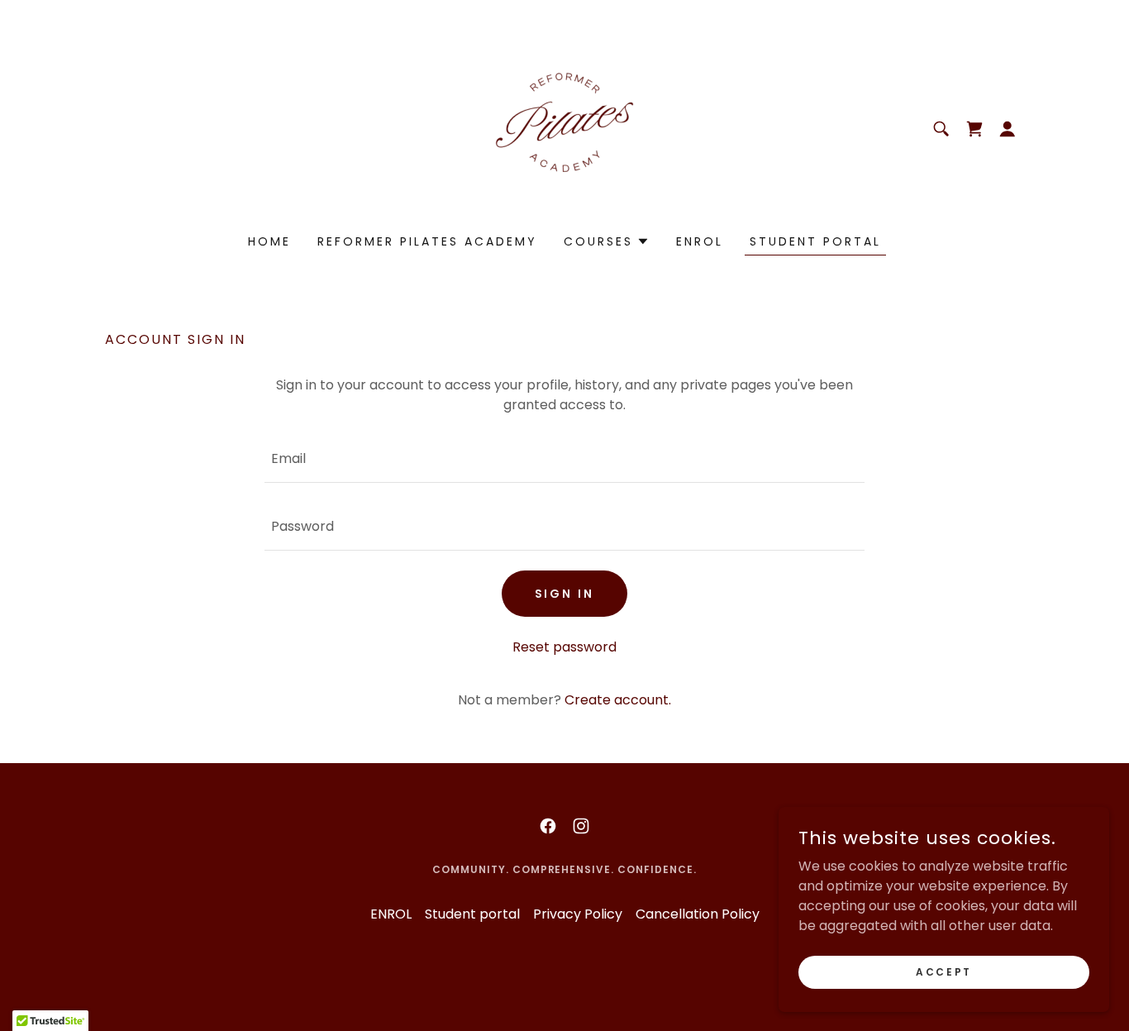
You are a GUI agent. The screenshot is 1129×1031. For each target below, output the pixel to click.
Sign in (565, 593)
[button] (1007, 129)
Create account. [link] (617, 699)
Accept (943, 971)
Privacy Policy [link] (577, 914)
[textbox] (564, 459)
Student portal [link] (815, 241)
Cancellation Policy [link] (698, 914)
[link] (564, 127)
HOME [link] (269, 241)
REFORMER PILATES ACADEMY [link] (427, 241)
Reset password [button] (564, 646)
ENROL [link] (699, 241)
